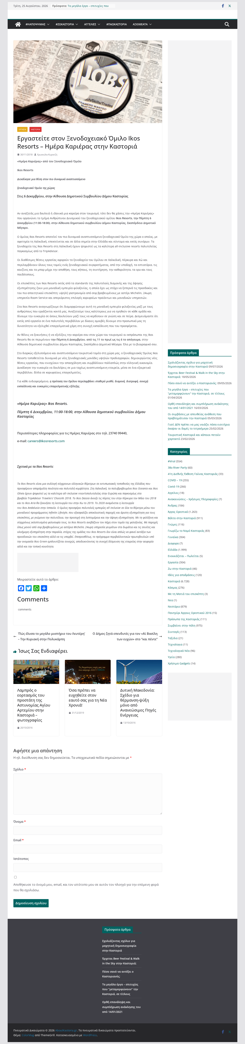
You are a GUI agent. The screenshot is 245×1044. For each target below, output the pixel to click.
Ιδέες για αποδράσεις (181, 575)
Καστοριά (35, 129)
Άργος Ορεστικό (178, 512)
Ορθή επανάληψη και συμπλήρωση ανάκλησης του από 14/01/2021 (121, 1006)
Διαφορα (173, 543)
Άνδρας (172, 505)
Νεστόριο (174, 606)
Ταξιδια (173, 638)
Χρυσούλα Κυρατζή (47, 154)
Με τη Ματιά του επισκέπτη (186, 594)
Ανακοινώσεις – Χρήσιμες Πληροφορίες (193, 499)
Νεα (170, 600)
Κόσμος (172, 587)
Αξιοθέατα (140, 24)
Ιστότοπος (21, 859)
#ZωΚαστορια (65, 24)
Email (18, 840)
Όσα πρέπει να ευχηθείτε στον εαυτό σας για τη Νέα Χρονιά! (88, 698)
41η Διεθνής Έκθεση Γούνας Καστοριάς (193, 474)
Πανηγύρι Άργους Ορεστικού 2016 (190, 613)
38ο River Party (177, 467)
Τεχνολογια (175, 644)
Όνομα (19, 821)
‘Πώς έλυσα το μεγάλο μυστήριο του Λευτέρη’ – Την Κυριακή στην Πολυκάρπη (51, 636)
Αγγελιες (90, 24)
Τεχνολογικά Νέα (179, 651)
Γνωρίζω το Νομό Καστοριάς (186, 531)
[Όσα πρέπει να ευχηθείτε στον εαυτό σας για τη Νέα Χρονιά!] (88, 662)
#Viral (171, 461)
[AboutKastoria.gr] (18, 24)
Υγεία (171, 657)
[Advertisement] (47, 562)
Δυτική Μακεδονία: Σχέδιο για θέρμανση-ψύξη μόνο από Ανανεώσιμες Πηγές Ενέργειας (138, 703)
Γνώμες (172, 524)
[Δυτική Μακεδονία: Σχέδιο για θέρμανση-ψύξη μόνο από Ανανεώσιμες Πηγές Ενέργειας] (139, 662)
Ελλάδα (172, 549)
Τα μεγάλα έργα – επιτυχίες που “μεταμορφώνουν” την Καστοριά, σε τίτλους (120, 989)
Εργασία (22, 129)
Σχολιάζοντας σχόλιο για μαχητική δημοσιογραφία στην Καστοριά (119, 945)
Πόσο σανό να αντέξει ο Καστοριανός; (192, 383)
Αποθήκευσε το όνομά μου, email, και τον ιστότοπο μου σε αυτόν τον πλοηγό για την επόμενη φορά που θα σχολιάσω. (86, 887)
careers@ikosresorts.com (46, 441)
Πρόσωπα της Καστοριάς (184, 619)
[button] (47, 24)
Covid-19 (173, 486)
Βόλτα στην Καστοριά (182, 518)
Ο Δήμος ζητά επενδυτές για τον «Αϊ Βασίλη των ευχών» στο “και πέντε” (125, 636)
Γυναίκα (173, 537)
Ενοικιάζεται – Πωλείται (183, 556)
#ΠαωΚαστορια (116, 24)
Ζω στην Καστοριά (180, 568)
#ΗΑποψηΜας (35, 24)
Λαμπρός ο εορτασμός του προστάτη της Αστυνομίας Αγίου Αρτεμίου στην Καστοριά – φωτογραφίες (33, 705)
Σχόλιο (19, 769)
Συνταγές (174, 632)
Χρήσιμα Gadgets (179, 663)
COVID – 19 (175, 480)
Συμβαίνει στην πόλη (181, 625)
